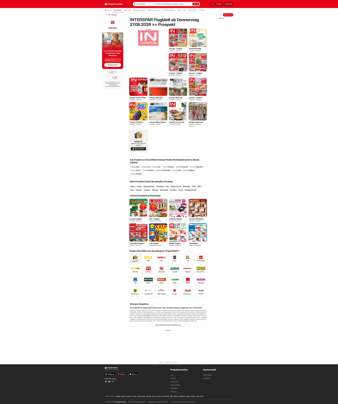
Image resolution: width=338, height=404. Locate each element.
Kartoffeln (173, 190)
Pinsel (181, 190)
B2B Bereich (207, 378)
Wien (135, 167)
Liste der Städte (192, 10)
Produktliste (201, 10)
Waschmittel (164, 190)
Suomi (154, 396)
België (123, 396)
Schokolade (160, 186)
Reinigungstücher (190, 190)
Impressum (174, 391)
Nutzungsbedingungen (112, 83)
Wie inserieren (208, 375)
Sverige (192, 396)
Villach (135, 170)
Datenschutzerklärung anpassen (137, 402)
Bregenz (136, 174)
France (159, 396)
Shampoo (139, 190)
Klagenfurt (196, 167)
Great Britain (165, 396)
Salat (132, 190)
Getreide (155, 190)
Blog (184, 10)
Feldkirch (189, 170)
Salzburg (168, 167)
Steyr (176, 170)
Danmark (148, 396)
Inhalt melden (175, 382)
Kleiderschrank (176, 186)
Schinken (147, 190)
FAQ (172, 375)
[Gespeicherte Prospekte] (212, 4)
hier (148, 316)
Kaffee (139, 186)
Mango (133, 186)
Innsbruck (182, 167)
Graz (146, 167)
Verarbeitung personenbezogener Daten (111, 85)
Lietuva (176, 396)
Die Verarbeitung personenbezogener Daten (183, 402)
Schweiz (133, 396)
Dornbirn (148, 170)
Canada (128, 396)
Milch (199, 186)
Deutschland (141, 396)
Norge (188, 396)
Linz (156, 167)
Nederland (182, 396)
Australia (117, 396)
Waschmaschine (149, 186)
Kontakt (173, 378)
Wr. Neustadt (163, 170)
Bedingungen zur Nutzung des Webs (158, 402)
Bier (167, 186)
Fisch (194, 186)
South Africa (199, 396)
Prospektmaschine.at (120, 402)
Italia (171, 396)
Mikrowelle (186, 186)
